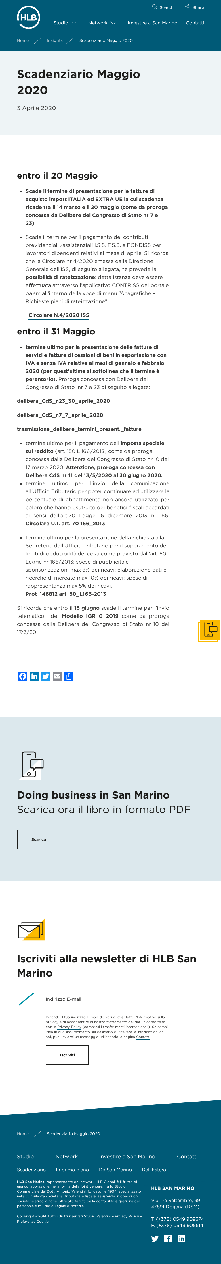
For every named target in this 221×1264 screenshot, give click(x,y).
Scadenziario (31, 1169)
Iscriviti (67, 1055)
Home (23, 40)
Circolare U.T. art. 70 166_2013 (65, 523)
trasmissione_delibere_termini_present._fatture (79, 429)
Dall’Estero (154, 1169)
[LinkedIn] (181, 1238)
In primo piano (72, 1169)
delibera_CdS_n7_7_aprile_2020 (60, 415)
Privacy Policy (69, 1027)
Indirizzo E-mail (63, 999)
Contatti (195, 23)
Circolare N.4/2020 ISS (58, 315)
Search (167, 7)
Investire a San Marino (152, 23)
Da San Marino (115, 1169)
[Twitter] (155, 1238)
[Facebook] (168, 1238)
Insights (55, 40)
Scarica (38, 839)
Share (198, 7)
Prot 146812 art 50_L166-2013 (66, 594)
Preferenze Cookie (33, 1221)
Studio (61, 23)
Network (98, 23)
